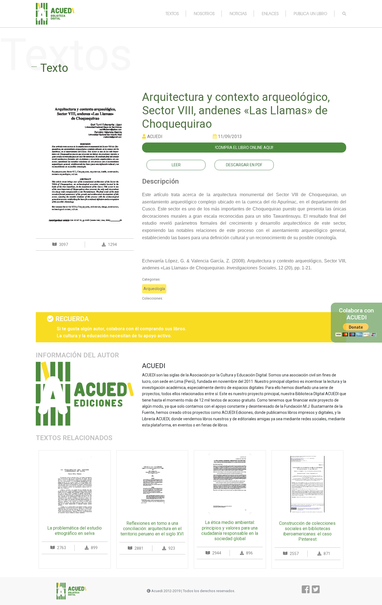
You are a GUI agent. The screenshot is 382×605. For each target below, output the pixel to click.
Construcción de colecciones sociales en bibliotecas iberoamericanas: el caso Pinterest (307, 531)
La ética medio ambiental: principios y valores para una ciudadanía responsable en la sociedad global (229, 530)
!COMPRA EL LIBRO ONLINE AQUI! (244, 147)
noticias (238, 13)
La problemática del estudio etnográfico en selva (74, 530)
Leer (176, 165)
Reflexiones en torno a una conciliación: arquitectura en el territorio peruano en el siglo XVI (152, 529)
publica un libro (310, 13)
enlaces (270, 13)
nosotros (204, 13)
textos (172, 13)
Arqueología (154, 288)
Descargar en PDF (244, 165)
